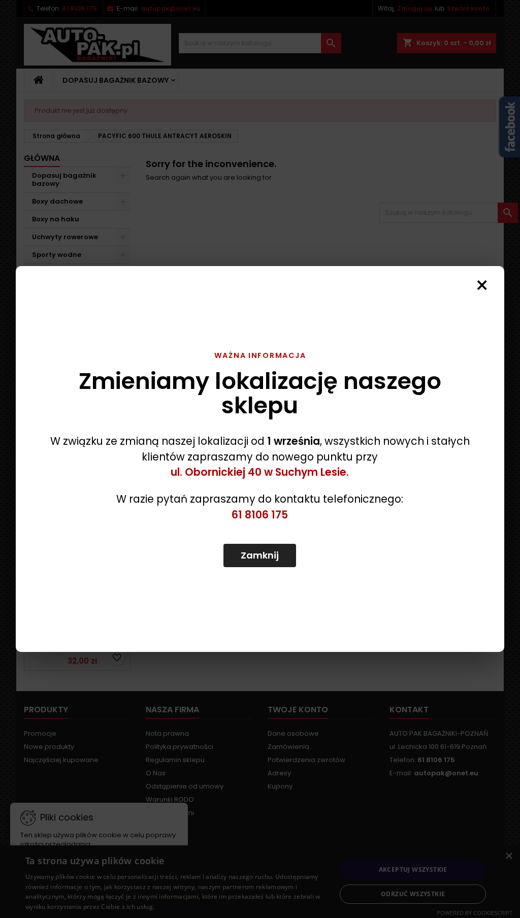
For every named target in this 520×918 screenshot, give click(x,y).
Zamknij (260, 555)
